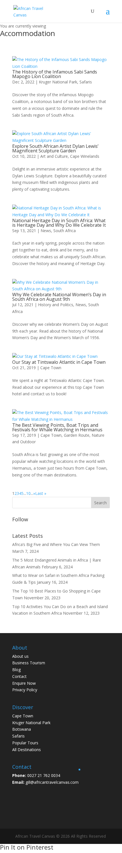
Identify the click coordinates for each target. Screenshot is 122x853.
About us (20, 656)
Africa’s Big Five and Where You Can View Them (56, 544)
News (46, 230)
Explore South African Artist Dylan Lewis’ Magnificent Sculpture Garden (55, 148)
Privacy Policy (24, 689)
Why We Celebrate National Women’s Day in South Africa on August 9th (59, 296)
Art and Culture (54, 156)
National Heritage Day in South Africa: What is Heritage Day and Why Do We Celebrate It (59, 222)
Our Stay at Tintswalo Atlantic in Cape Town (59, 362)
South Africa (64, 230)
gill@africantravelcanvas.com (52, 782)
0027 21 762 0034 (43, 775)
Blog (16, 669)
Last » (40, 493)
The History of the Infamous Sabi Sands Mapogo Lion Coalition (54, 74)
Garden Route (76, 435)
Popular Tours (25, 742)
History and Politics (55, 304)
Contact (19, 676)
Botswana (21, 729)
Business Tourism (28, 662)
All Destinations (26, 749)
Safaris (85, 82)
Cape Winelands (84, 156)
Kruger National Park (58, 82)
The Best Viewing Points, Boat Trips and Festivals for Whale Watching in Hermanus (57, 427)
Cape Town (50, 367)
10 (28, 493)
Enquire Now (24, 683)
